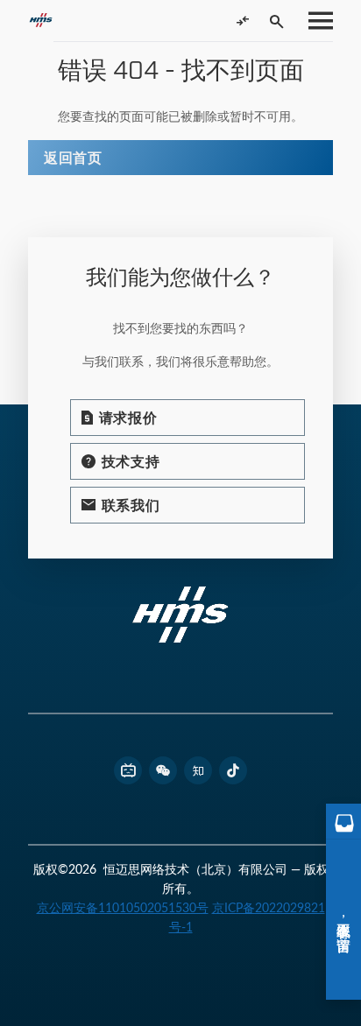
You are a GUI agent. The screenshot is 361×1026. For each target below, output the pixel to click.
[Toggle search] (277, 21)
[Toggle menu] (315, 21)
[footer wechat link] (162, 770)
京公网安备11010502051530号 (123, 907)
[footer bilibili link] (127, 770)
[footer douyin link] (233, 770)
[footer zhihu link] (198, 770)
